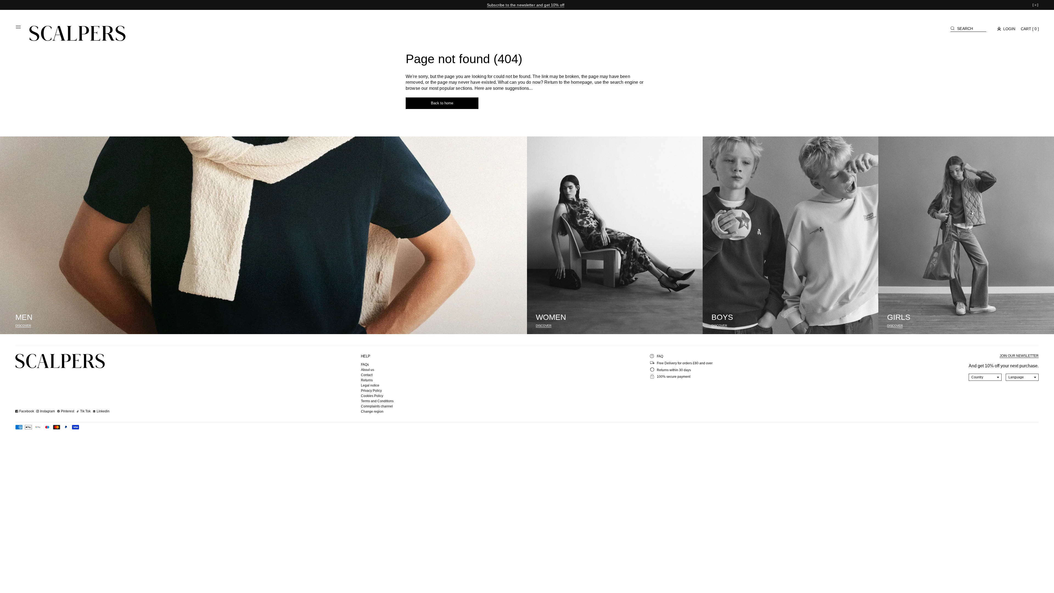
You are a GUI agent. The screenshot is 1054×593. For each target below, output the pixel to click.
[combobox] (985, 377)
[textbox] (985, 377)
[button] (18, 29)
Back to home (442, 103)
